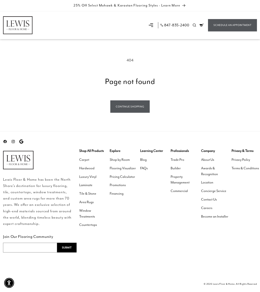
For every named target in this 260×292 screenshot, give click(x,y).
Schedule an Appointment (232, 25)
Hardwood (86, 168)
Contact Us (209, 199)
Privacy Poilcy (241, 160)
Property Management (180, 180)
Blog (143, 160)
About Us (207, 160)
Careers (206, 208)
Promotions (118, 185)
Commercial (179, 191)
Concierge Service (213, 191)
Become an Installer (214, 216)
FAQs (144, 168)
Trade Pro (177, 160)
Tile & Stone (87, 193)
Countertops (88, 225)
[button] (151, 25)
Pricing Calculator (122, 177)
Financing (117, 193)
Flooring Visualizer (123, 168)
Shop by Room (120, 160)
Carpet (84, 160)
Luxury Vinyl (87, 177)
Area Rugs (86, 202)
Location (207, 182)
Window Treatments (87, 213)
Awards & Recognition (209, 171)
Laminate (85, 185)
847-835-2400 (176, 25)
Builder (176, 168)
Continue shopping (130, 106)
